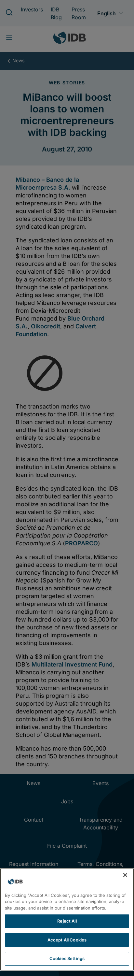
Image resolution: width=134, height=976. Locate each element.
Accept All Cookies (67, 939)
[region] (67, 919)
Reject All (66, 921)
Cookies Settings (67, 958)
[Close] (125, 875)
